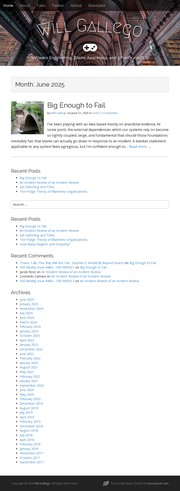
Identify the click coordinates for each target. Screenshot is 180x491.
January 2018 (29, 449)
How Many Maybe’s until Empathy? (45, 244)
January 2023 (29, 344)
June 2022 (27, 354)
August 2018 (29, 430)
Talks (40, 5)
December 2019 (31, 403)
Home (8, 5)
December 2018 (31, 426)
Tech (95, 113)
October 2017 (30, 458)
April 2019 (27, 417)
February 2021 (30, 376)
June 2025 (27, 299)
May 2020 (27, 394)
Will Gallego (59, 113)
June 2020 (27, 390)
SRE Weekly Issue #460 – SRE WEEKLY (47, 281)
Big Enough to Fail (76, 105)
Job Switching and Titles (37, 187)
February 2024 (30, 326)
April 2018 (27, 440)
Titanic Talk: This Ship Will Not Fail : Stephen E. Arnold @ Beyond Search (72, 263)
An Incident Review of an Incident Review (49, 182)
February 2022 (30, 358)
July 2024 (26, 313)
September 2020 (32, 385)
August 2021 (29, 367)
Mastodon (96, 5)
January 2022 (29, 363)
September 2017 (32, 462)
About (25, 5)
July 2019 (26, 412)
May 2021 (27, 372)
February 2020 (30, 399)
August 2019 (29, 408)
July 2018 (26, 435)
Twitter (58, 5)
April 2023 (27, 340)
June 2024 (27, 317)
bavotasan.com (158, 483)
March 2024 (28, 322)
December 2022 (31, 349)
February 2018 (30, 444)
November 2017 (31, 453)
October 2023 (30, 335)
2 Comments (109, 113)
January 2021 (29, 381)
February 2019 (30, 421)
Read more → (140, 146)
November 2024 (31, 308)
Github (76, 5)
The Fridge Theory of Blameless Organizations (53, 191)
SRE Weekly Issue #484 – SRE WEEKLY (47, 267)
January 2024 (29, 331)
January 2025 (29, 304)
